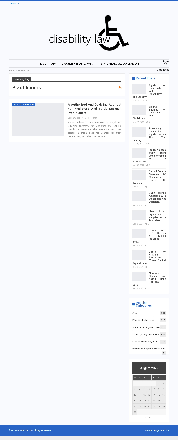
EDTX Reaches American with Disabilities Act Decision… (157, 197)
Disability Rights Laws (24, 104)
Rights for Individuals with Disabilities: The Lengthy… (149, 91)
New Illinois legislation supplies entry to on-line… (157, 216)
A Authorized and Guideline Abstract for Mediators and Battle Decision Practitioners (94, 109)
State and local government (119, 63)
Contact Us (14, 3)
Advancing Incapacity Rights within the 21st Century (149, 134)
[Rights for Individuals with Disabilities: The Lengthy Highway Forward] (139, 89)
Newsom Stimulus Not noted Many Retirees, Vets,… (149, 279)
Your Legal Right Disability (145, 334)
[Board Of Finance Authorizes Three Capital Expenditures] (139, 255)
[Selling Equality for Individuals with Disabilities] (139, 110)
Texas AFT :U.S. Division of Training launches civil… (149, 236)
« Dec (148, 417)
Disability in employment (78, 63)
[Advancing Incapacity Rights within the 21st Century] (139, 132)
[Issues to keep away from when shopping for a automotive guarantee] (139, 153)
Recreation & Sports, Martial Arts (148, 348)
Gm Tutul (164, 430)
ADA (53, 63)
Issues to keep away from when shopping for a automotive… (149, 155)
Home (42, 63)
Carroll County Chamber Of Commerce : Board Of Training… (149, 177)
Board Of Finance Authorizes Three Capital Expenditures (149, 257)
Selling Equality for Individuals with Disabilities (149, 112)
